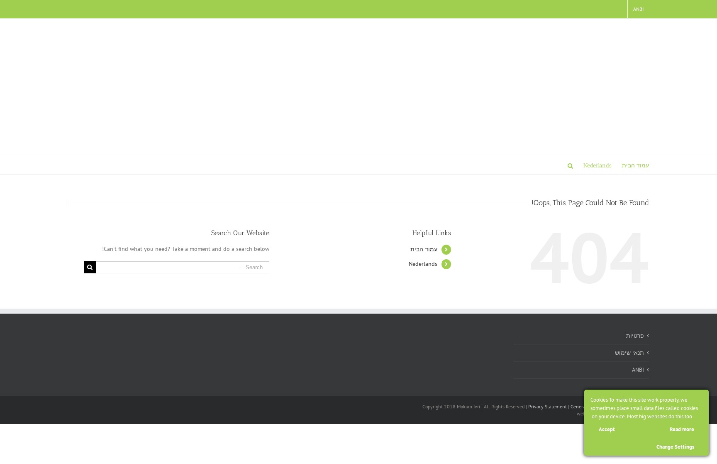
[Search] (570, 165)
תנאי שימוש (629, 352)
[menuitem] (638, 9)
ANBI (638, 369)
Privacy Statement (547, 406)
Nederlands (423, 264)
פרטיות (635, 335)
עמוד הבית (423, 249)
